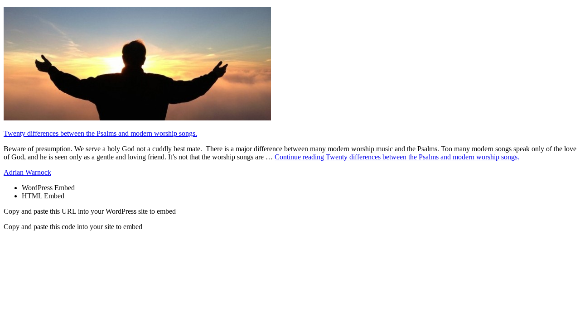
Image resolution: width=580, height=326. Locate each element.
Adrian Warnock (27, 172)
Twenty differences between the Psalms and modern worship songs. (100, 133)
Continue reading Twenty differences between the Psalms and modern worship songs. (397, 157)
